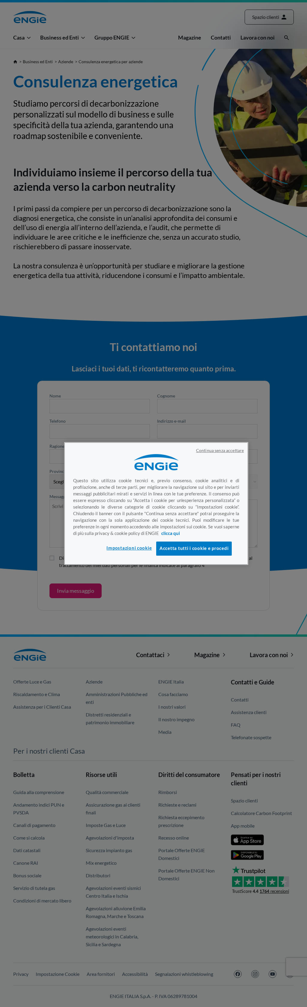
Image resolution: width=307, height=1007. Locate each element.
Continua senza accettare (220, 450)
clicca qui (170, 533)
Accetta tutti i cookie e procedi (193, 548)
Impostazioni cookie (129, 548)
